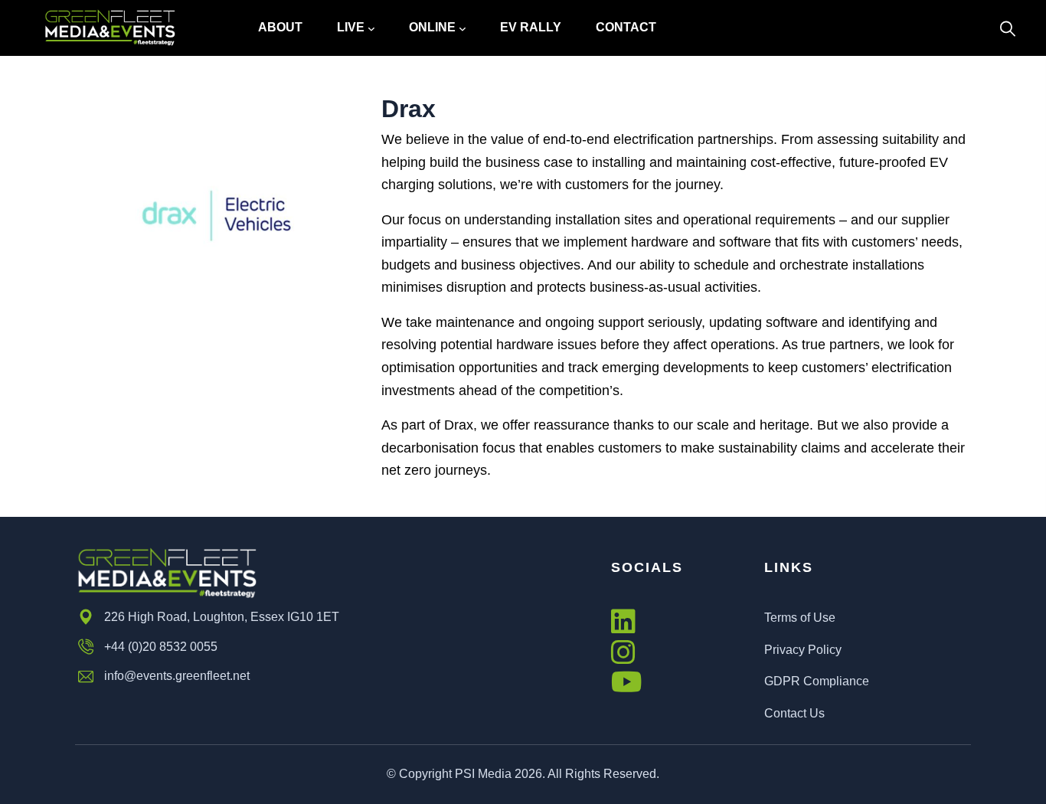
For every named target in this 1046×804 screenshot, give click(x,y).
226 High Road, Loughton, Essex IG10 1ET (221, 616)
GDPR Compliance (816, 681)
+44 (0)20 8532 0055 (160, 646)
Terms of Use (799, 617)
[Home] (110, 28)
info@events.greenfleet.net (177, 675)
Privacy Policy (803, 649)
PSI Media (483, 773)
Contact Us (794, 713)
